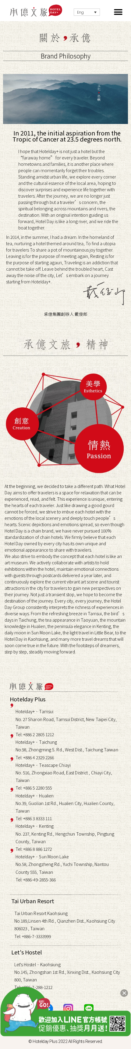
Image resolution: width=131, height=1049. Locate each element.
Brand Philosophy (65, 55)
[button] (118, 12)
